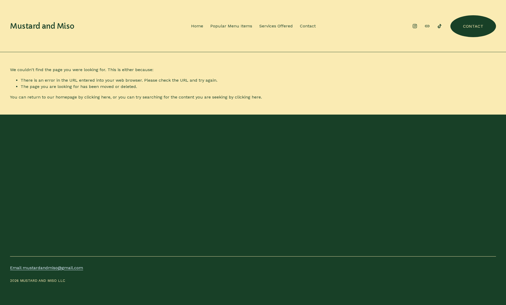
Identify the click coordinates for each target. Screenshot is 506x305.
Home (197, 25)
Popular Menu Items (231, 25)
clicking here (97, 97)
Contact (308, 25)
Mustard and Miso (42, 26)
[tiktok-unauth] (439, 26)
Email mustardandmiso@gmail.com (46, 267)
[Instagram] (414, 26)
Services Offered (276, 25)
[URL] (427, 26)
